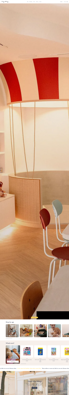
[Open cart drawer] (67, 1)
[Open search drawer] (64, 1)
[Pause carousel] (37, 317)
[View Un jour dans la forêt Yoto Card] (54, 351)
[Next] (62, 331)
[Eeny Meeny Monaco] (5, 1)
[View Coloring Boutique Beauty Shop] (27, 351)
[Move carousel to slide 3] (34, 317)
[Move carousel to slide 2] (33, 317)
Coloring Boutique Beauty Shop (27, 359)
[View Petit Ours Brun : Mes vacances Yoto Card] (40, 351)
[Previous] (6, 331)
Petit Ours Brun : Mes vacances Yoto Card (40, 360)
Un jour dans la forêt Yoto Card (53, 359)
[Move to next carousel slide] (36, 317)
